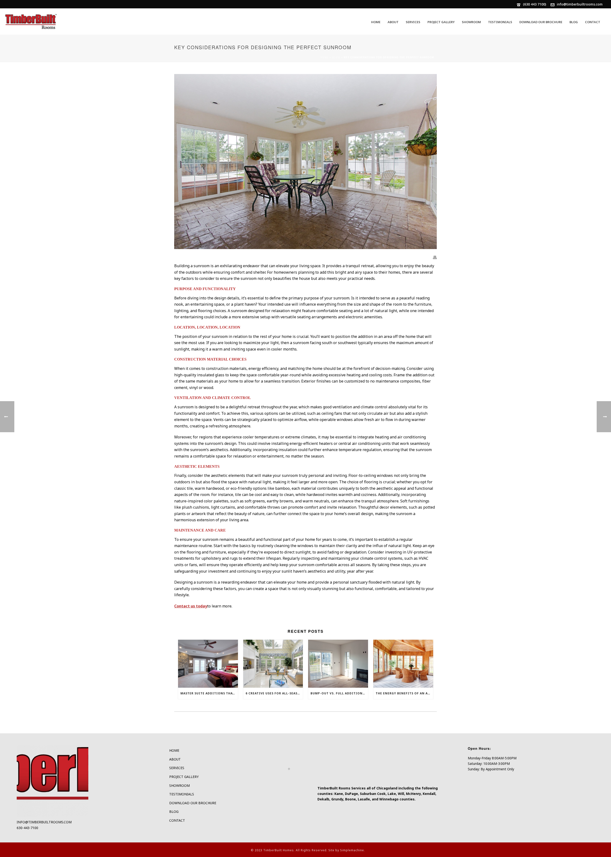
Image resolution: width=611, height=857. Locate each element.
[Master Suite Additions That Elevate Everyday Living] (208, 664)
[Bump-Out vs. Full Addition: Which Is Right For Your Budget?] (338, 664)
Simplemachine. (352, 850)
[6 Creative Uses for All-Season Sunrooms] (273, 664)
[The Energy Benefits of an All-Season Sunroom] (403, 664)
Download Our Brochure (540, 22)
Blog (573, 22)
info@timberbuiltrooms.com (580, 4)
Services (413, 22)
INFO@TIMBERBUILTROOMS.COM (44, 822)
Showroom (471, 22)
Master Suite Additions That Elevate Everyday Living (209, 693)
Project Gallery (441, 22)
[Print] (435, 257)
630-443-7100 (27, 827)
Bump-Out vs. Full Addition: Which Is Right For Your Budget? (339, 693)
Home (375, 22)
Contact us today (190, 606)
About (393, 22)
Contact (592, 22)
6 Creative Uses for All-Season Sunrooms (274, 693)
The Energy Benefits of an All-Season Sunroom (404, 693)
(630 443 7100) (534, 4)
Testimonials (500, 22)
